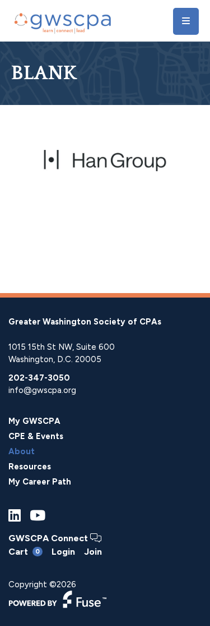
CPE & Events (35, 436)
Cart (24, 551)
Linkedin (14, 516)
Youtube (37, 516)
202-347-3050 (39, 378)
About (21, 451)
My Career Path (39, 482)
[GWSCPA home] (61, 21)
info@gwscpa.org (42, 390)
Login (63, 551)
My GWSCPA (34, 421)
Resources (29, 466)
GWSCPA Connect (49, 538)
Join (93, 551)
